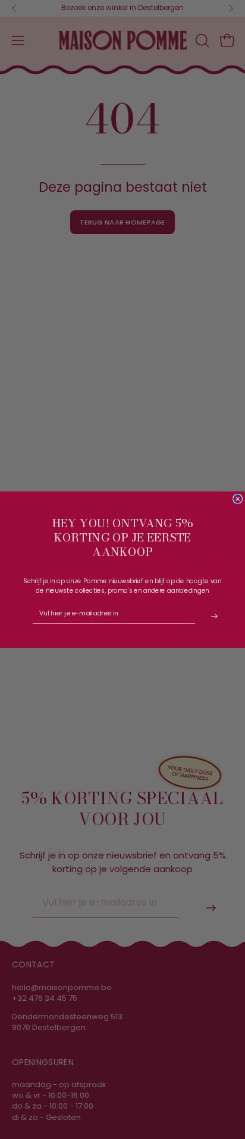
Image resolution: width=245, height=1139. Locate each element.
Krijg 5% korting (215, 616)
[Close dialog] (238, 498)
